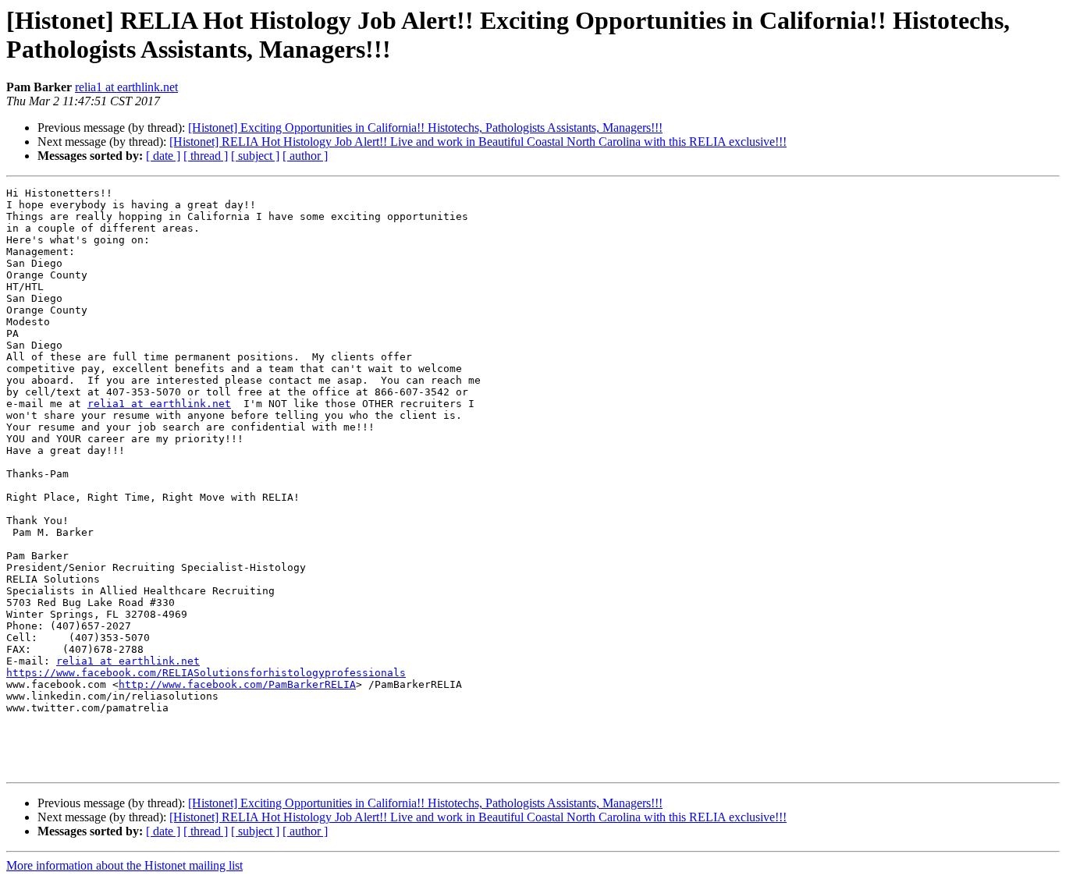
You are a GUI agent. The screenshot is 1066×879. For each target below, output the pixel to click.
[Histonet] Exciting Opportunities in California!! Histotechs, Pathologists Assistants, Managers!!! (425, 127)
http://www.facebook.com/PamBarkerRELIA (237, 684)
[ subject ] (255, 155)
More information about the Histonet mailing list (124, 865)
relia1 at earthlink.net (126, 87)
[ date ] (163, 155)
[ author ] (305, 155)
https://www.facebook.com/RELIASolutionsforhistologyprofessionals (206, 673)
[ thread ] (205, 155)
